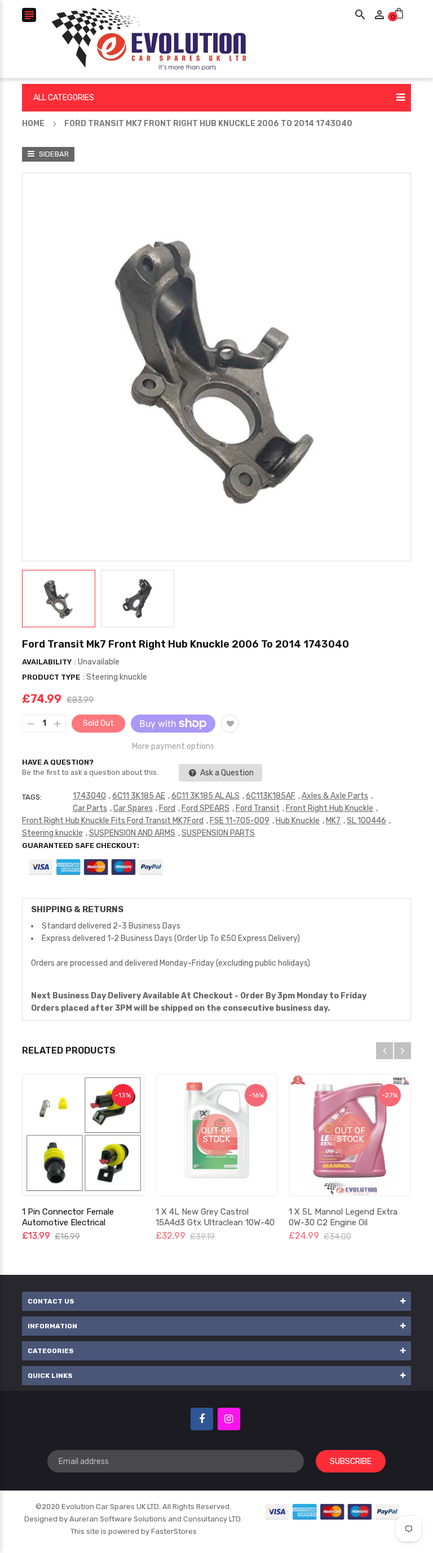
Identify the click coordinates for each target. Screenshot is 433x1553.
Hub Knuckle (298, 820)
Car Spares (133, 808)
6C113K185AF (270, 796)
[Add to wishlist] (230, 724)
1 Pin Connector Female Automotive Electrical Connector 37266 (68, 1222)
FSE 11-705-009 (239, 820)
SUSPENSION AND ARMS (132, 833)
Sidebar (53, 154)
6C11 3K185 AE (138, 796)
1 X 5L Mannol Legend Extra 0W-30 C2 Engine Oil (343, 1217)
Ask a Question (226, 773)
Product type (51, 677)
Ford (167, 808)
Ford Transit (258, 808)
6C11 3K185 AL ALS (205, 796)
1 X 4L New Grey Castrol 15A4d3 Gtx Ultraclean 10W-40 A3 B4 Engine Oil (215, 1222)
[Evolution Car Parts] (332, 1511)
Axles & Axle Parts (335, 796)
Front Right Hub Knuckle (329, 808)
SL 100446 (366, 820)
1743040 (89, 796)
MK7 (333, 820)
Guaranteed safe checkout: (80, 845)
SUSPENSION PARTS (218, 833)
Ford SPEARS (205, 808)
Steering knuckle (52, 833)
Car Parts (90, 808)
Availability (47, 662)
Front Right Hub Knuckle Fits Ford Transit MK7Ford (113, 820)
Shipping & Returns (77, 909)
